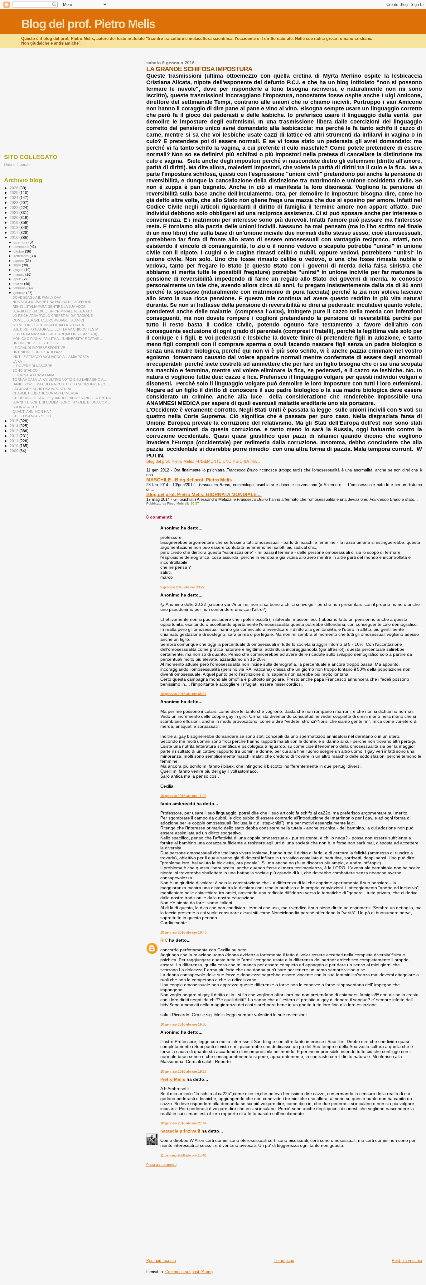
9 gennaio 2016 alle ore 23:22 (182, 587)
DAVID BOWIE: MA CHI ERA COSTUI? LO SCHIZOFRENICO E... (62, 384)
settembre (21, 256)
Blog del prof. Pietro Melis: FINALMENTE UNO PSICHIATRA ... (204, 461)
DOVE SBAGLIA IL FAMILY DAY (36, 297)
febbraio (20, 288)
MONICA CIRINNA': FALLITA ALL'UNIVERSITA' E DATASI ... (57, 339)
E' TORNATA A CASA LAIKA (33, 375)
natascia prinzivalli (180, 1130)
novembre (21, 247)
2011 (14, 441)
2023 (14, 202)
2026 (14, 188)
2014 (14, 426)
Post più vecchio (407, 1260)
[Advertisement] (284, 1210)
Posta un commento (161, 1165)
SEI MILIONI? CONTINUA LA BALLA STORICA (48, 325)
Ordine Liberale (17, 164)
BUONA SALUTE (25, 407)
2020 (14, 217)
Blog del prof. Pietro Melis (88, 24)
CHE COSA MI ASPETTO (31, 416)
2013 (14, 431)
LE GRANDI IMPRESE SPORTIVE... (40, 348)
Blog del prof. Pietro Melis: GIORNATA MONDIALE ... (204, 494)
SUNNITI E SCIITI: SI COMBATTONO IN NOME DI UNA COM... (61, 402)
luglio (17, 265)
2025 (14, 193)
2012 (14, 436)
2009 (14, 451)
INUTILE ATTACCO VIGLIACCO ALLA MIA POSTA (50, 357)
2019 (14, 222)
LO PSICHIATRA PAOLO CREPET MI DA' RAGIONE (52, 315)
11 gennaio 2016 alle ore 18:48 (183, 1155)
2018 (14, 227)
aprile (17, 279)
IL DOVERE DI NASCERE (32, 366)
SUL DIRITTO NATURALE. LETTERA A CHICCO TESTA (55, 329)
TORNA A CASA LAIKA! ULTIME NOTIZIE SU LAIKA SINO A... (59, 379)
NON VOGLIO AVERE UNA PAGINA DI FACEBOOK (51, 302)
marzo (18, 284)
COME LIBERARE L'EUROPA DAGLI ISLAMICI (48, 320)
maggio (19, 274)
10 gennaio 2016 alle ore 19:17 (183, 1071)
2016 (14, 237)
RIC (164, 940)
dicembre (20, 242)
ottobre (19, 251)
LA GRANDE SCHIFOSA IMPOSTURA (41, 389)
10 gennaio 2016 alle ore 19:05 (183, 1024)
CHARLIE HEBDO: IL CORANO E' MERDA (45, 393)
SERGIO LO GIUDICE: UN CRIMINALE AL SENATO (52, 311)
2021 (14, 212)
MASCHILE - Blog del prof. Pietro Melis (189, 479)
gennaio (19, 293)
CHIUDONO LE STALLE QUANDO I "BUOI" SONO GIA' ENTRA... (63, 398)
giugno (18, 270)
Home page (284, 1260)
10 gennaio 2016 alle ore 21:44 (183, 1123)
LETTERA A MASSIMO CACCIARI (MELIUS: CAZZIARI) (54, 334)
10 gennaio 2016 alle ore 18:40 (183, 932)
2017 (14, 232)
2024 (14, 198)
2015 (14, 421)
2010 (14, 446)
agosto (19, 261)
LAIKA (17, 361)
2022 (14, 207)
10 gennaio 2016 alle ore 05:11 (183, 694)
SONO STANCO (25, 370)
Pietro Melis (172, 1079)
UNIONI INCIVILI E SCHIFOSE (36, 343)
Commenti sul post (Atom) (189, 1271)
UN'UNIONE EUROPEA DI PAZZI (37, 352)
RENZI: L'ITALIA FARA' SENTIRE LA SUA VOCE (48, 306)
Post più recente (161, 1260)
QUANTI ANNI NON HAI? (31, 411)
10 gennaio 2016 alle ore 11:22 (183, 796)
